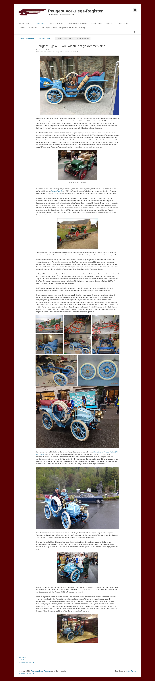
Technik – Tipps (96, 23)
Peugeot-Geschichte (56, 23)
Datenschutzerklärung (26, 662)
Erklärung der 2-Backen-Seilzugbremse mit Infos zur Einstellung (63, 28)
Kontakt (21, 660)
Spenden (21, 28)
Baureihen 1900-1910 (46, 38)
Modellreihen (40, 23)
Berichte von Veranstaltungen (77, 23)
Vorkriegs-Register (24, 23)
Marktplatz (109, 23)
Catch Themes (131, 671)
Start (22, 38)
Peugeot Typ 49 (56, 191)
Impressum (33, 28)
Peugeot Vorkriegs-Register (75, 11)
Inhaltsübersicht (123, 23)
